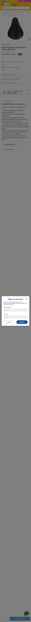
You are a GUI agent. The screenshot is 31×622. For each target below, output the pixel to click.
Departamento (8, 307)
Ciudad (5, 314)
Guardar (22, 322)
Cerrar (9, 322)
